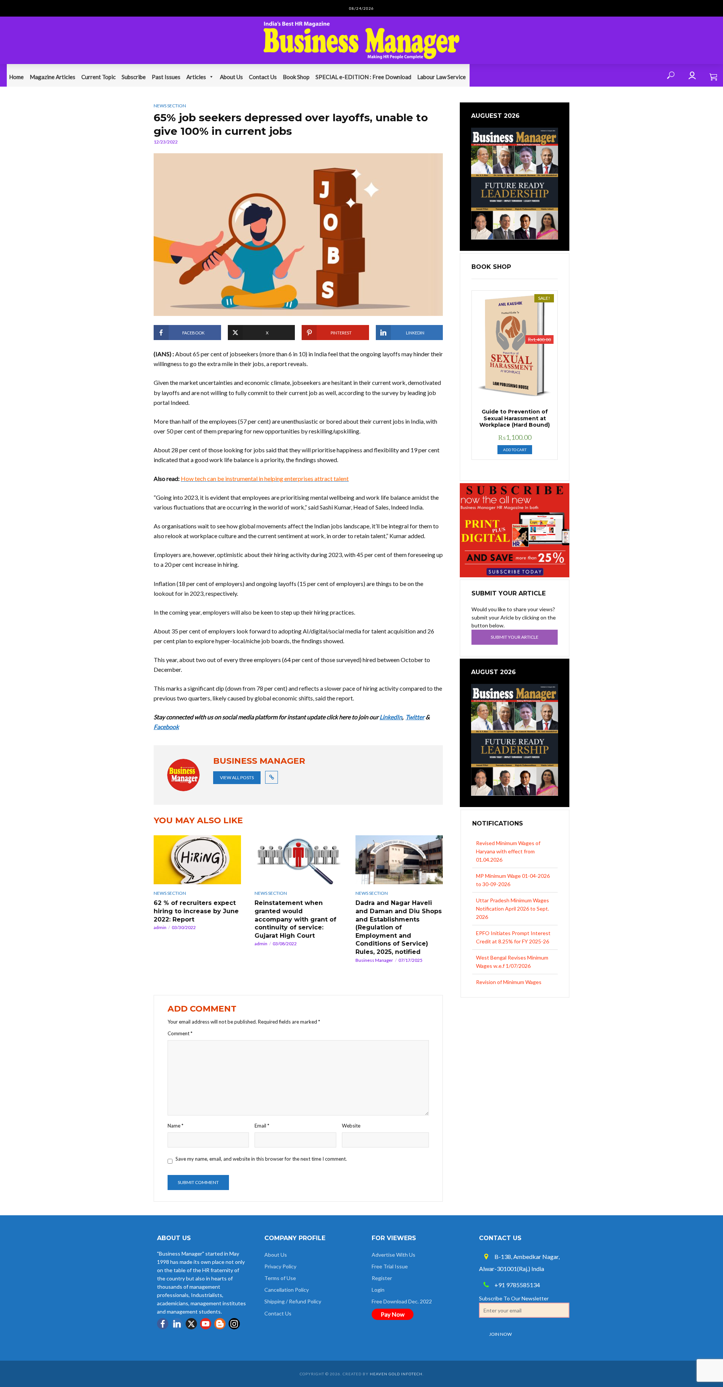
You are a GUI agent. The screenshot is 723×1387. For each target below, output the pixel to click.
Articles (196, 76)
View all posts (237, 777)
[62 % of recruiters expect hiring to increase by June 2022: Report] (197, 859)
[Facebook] (162, 1323)
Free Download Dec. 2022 (402, 1301)
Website (351, 1126)
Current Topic (98, 76)
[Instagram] (234, 1323)
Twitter (415, 716)
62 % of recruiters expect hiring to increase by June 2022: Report (196, 911)
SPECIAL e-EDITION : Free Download (363, 76)
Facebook (166, 726)
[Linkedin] (177, 1323)
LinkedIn (391, 716)
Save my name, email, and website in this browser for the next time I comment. (261, 1159)
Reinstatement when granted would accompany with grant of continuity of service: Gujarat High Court (295, 919)
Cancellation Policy (286, 1289)
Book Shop (296, 76)
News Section (170, 105)
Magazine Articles (52, 76)
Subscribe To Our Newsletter (514, 1298)
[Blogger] (220, 1323)
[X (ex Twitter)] (191, 1323)
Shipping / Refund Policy (292, 1301)
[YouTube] (205, 1323)
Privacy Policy (280, 1266)
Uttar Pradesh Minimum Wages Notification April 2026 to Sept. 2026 (512, 875)
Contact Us (263, 76)
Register (382, 1278)
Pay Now (392, 1314)
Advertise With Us (393, 1254)
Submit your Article (514, 637)
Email (262, 1126)
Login (378, 1289)
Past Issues (166, 76)
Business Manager (374, 960)
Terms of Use (280, 1278)
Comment (180, 1033)
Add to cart (514, 449)
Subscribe (134, 76)
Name (175, 1126)
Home (16, 76)
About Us (231, 76)
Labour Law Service (441, 76)
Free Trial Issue (390, 1266)
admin (160, 927)
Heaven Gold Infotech (396, 1374)
